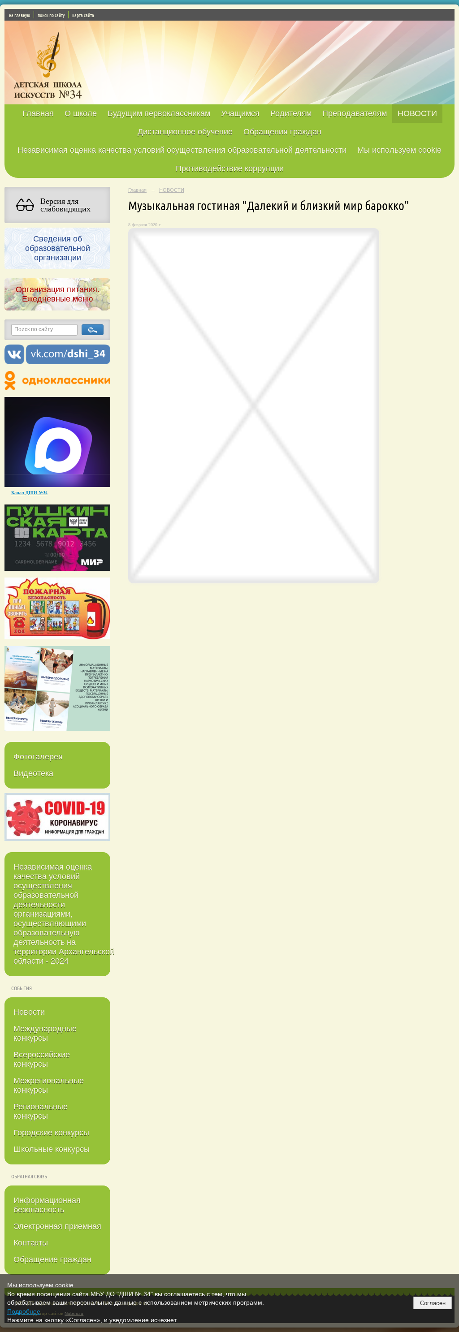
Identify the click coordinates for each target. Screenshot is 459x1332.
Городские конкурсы (51, 1132)
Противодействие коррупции (230, 168)
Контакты (30, 1242)
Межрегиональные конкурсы (48, 1085)
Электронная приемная (57, 1226)
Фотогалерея (38, 756)
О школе (81, 113)
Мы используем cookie (399, 150)
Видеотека (33, 773)
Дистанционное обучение (185, 131)
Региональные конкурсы (40, 1111)
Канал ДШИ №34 (29, 492)
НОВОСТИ (417, 113)
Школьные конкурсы (51, 1149)
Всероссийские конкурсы (41, 1059)
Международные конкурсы (45, 1033)
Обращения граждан (282, 131)
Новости (29, 1012)
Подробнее (23, 1311)
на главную (19, 14)
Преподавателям (354, 113)
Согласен (433, 1303)
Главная (38, 113)
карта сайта (83, 14)
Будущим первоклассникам (159, 113)
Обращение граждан (52, 1259)
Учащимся (240, 113)
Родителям (291, 113)
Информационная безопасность (47, 1205)
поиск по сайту (51, 14)
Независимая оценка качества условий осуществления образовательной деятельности (181, 150)
